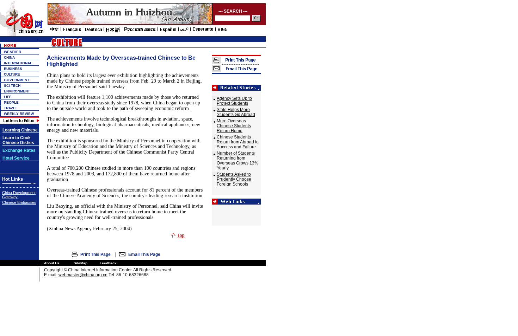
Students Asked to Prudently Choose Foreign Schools (234, 179)
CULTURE (12, 74)
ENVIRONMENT (17, 91)
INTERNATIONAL (18, 63)
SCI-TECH (12, 86)
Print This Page (95, 254)
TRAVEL (11, 108)
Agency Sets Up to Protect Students (234, 101)
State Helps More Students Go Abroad (236, 112)
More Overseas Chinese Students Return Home (234, 125)
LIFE (8, 97)
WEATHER (12, 52)
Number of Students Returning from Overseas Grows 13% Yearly (237, 160)
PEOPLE (11, 102)
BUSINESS (13, 69)
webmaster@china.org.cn (82, 274)
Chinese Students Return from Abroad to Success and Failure (238, 142)
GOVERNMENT (16, 80)
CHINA (9, 57)
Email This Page (144, 254)
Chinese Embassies (19, 202)
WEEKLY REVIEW (19, 114)
